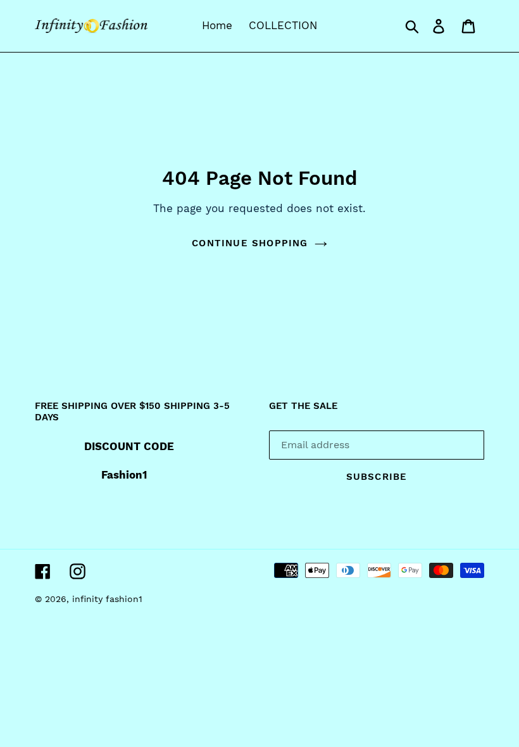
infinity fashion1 (107, 599)
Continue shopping (250, 243)
